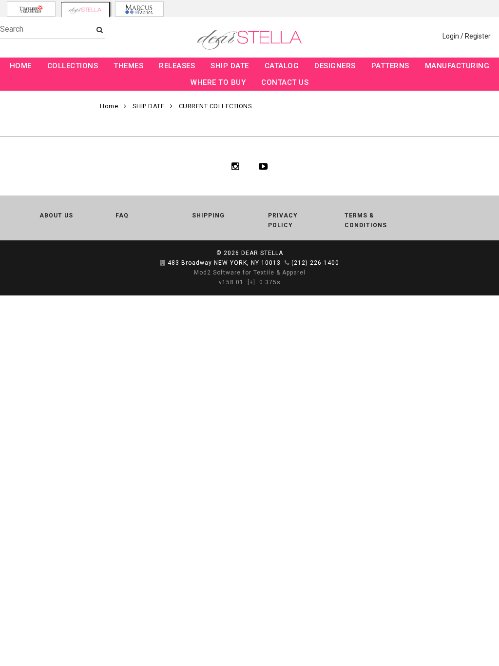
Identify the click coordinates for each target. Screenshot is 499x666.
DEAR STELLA (262, 253)
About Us (56, 215)
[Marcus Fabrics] (139, 9)
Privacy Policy (283, 220)
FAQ (122, 215)
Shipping (208, 215)
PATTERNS (390, 65)
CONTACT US (284, 82)
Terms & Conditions (366, 220)
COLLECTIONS (72, 65)
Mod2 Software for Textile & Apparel (250, 272)
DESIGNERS (335, 65)
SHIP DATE (230, 65)
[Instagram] (235, 166)
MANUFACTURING (457, 65)
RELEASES (177, 65)
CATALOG (282, 65)
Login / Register (466, 36)
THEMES (128, 65)
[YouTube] (263, 166)
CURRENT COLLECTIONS (215, 106)
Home (109, 106)
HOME (21, 65)
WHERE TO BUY (218, 82)
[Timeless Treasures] (31, 9)
